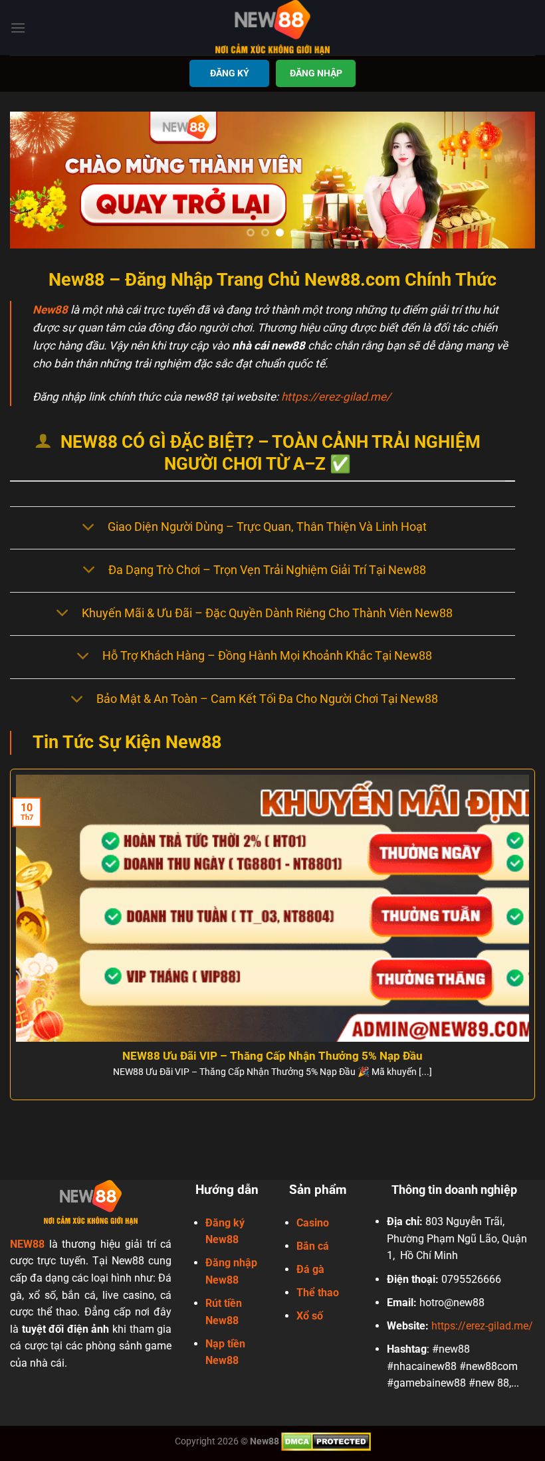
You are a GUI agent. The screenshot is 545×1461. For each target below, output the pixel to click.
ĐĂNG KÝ (229, 73)
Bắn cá (312, 1246)
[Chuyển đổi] (88, 528)
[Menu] (18, 27)
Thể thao (317, 1292)
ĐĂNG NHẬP (316, 73)
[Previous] (37, 179)
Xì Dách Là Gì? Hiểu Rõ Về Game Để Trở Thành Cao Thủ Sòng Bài (281, 1056)
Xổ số (309, 1316)
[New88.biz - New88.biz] (272, 27)
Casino (312, 1223)
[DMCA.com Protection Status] (326, 1441)
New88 (50, 309)
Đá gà (310, 1269)
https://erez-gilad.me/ (336, 396)
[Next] (508, 179)
